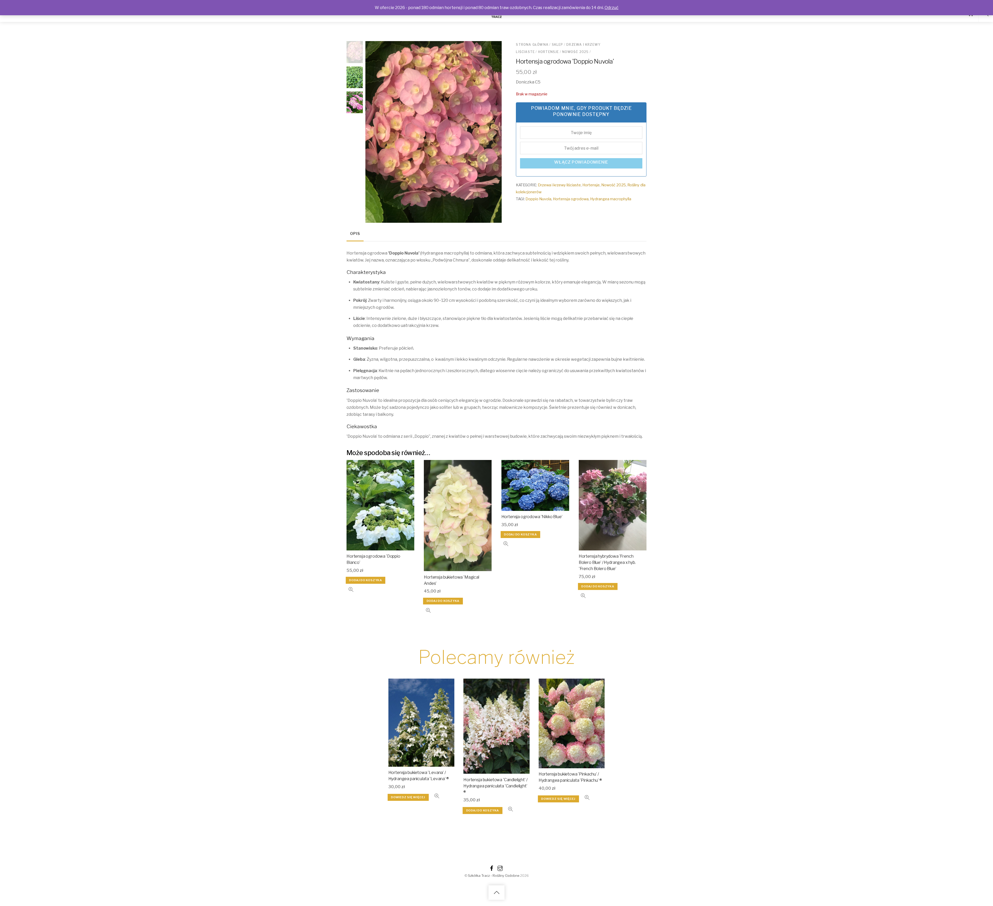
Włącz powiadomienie (581, 162)
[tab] (355, 234)
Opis (355, 233)
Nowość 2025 (575, 52)
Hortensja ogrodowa (571, 199)
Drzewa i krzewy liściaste (559, 185)
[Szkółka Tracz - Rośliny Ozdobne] (496, 17)
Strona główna (532, 45)
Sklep (557, 45)
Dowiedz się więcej (408, 797)
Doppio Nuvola (538, 199)
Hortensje (548, 52)
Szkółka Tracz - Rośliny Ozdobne (493, 875)
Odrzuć (612, 7)
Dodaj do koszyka (365, 580)
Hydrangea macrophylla (610, 199)
